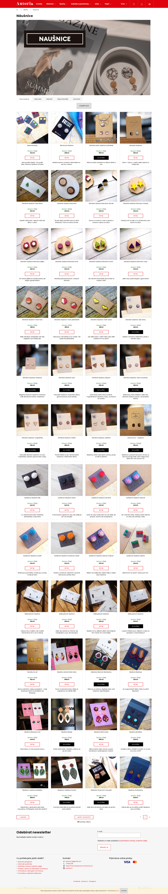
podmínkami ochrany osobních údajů (133, 841)
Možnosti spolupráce (25, 862)
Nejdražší (49, 99)
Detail (32, 158)
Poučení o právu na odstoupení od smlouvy (33, 869)
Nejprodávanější (62, 99)
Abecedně (76, 99)
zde (118, 891)
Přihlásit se (104, 847)
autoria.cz (69, 868)
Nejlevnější (37, 99)
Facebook (77, 881)
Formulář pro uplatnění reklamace (29, 873)
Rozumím (124, 891)
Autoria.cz (84, 881)
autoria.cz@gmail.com (73, 861)
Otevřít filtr (84, 106)
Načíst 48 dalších (84, 817)
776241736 (69, 864)
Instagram (92, 881)
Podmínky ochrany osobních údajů (30, 866)
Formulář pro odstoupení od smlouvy (30, 871)
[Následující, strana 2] (145, 817)
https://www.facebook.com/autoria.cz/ (79, 866)
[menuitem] (39, 4)
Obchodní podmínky (25, 864)
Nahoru (23, 817)
